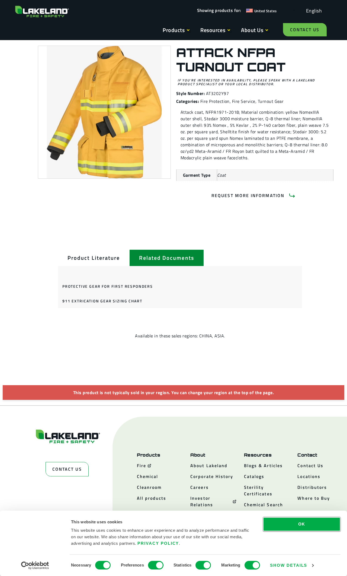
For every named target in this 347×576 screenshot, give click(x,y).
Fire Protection (215, 101)
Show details (288, 565)
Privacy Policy (158, 543)
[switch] (155, 565)
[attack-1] (104, 112)
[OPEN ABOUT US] (267, 30)
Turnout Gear (271, 101)
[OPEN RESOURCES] (229, 30)
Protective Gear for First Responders (107, 286)
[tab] (93, 258)
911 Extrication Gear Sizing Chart (102, 301)
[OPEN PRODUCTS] (188, 30)
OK (302, 524)
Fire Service (243, 101)
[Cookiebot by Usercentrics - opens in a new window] (35, 565)
